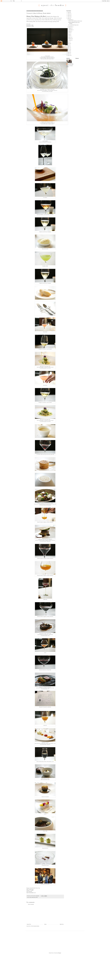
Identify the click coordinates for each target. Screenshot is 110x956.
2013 (69, 52)
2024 (69, 15)
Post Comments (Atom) (35, 926)
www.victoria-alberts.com (31, 892)
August (69, 31)
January (69, 40)
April (69, 35)
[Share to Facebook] (45, 896)
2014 (69, 50)
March (69, 37)
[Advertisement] (45, 914)
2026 (69, 12)
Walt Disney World (35, 897)
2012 (69, 53)
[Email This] (41, 896)
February (70, 38)
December (70, 19)
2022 (69, 18)
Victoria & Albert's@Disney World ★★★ (75, 21)
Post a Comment (31, 904)
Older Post (61, 924)
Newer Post (29, 924)
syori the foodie (70, 64)
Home (45, 924)
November (70, 26)
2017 (69, 46)
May (69, 34)
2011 (69, 55)
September (70, 29)
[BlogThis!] (42, 896)
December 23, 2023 (30, 26)
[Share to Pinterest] (46, 896)
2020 (69, 43)
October (69, 28)
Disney (30, 897)
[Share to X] (44, 896)
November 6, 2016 (29, 25)
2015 (69, 49)
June (69, 32)
